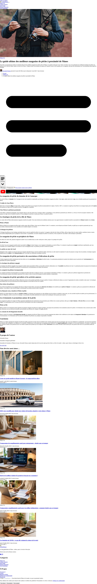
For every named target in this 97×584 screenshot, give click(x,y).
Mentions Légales (4, 574)
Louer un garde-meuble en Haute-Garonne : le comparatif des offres (20, 378)
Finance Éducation (4, 7)
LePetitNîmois (7, 578)
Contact (1, 573)
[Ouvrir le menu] (9, 2)
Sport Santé (2, 5)
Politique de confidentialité (59, 580)
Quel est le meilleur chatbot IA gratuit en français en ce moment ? (19, 475)
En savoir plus (3, 345)
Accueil (4, 73)
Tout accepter (16, 583)
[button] (48, 192)
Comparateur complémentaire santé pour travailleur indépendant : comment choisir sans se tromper (29, 508)
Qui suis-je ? (3, 571)
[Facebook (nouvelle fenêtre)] (1, 554)
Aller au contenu (3, 0)
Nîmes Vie (2, 3)
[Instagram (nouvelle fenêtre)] (2, 554)
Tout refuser (3, 583)
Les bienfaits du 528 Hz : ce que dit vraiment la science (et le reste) (19, 540)
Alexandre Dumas (6, 71)
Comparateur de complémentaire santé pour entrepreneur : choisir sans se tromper (24, 443)
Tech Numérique (4, 8)
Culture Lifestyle (4, 4)
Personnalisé (9, 583)
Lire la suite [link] (3, 382)
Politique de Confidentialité (6, 575)
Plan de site (2, 577)
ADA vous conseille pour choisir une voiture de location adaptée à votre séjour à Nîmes (25, 411)
